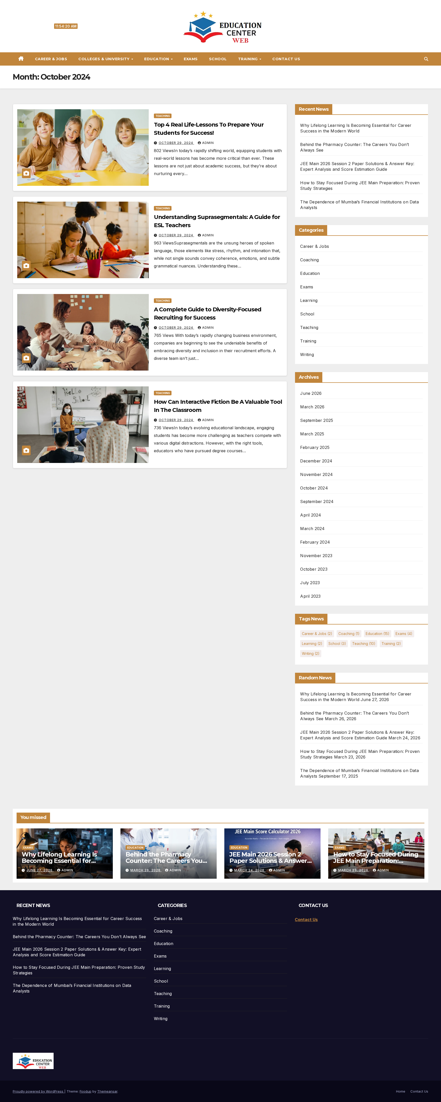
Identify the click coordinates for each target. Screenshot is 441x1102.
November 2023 (316, 555)
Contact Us (286, 59)
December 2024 (316, 460)
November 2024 (316, 474)
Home (400, 1091)
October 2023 (313, 569)
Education (157, 59)
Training (248, 59)
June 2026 (311, 393)
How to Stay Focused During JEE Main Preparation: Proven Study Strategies (375, 861)
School (218, 59)
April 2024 (310, 515)
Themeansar (107, 1091)
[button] (426, 59)
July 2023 (310, 582)
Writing (307, 354)
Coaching (309, 259)
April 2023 (310, 596)
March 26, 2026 (146, 870)
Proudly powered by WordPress (38, 1091)
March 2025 (312, 433)
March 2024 (312, 528)
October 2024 (314, 488)
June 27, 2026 (40, 870)
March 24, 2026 (249, 870)
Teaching (162, 115)
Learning (308, 300)
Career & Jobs (51, 59)
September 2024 (317, 501)
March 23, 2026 (353, 870)
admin (208, 143)
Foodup (85, 1091)
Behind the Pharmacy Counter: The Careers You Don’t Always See (164, 861)
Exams (191, 59)
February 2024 (315, 542)
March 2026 (312, 406)
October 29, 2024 (176, 143)
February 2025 (314, 447)
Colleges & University (104, 59)
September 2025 (316, 420)
